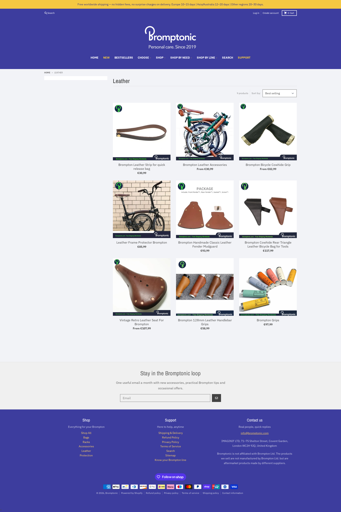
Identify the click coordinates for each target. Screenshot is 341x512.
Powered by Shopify (131, 492)
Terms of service (190, 492)
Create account (271, 12)
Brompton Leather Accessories (205, 165)
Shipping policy (211, 492)
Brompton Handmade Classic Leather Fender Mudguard (204, 244)
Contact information (232, 492)
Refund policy (153, 492)
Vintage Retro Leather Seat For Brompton (142, 322)
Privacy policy (171, 492)
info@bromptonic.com (255, 433)
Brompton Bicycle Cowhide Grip (268, 165)
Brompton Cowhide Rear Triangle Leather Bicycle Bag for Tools (268, 244)
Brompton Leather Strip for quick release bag (141, 167)
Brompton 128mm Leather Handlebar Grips (205, 322)
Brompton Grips (268, 320)
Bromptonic (111, 492)
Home (47, 72)
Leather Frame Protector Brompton (141, 242)
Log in (256, 12)
